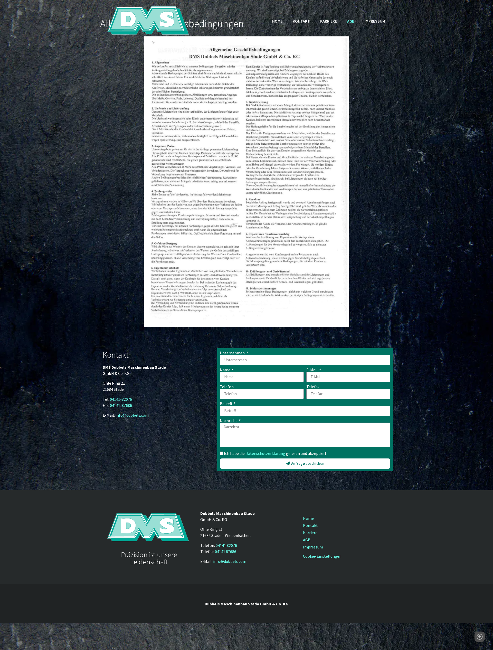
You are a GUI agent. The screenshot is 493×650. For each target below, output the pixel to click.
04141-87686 (121, 405)
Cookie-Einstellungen (322, 556)
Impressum (375, 21)
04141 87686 (225, 551)
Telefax (312, 387)
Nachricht (229, 420)
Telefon (227, 387)
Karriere (328, 21)
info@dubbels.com (132, 415)
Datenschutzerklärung (265, 453)
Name (225, 370)
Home (277, 21)
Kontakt (301, 21)
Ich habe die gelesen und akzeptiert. (275, 453)
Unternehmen (232, 353)
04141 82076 (226, 545)
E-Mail (312, 370)
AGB (350, 21)
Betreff (226, 404)
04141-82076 (121, 399)
